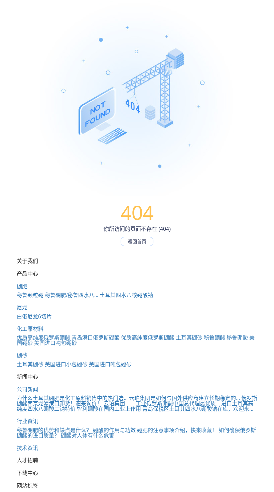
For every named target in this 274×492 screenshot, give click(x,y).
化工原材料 (30, 329)
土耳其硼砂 (189, 337)
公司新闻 (27, 389)
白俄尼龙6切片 (34, 316)
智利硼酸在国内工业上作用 (109, 409)
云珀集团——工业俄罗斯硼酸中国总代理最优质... (162, 403)
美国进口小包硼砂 (66, 364)
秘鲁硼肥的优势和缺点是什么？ (54, 430)
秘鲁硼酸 (214, 337)
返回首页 (137, 241)
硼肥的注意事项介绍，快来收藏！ (177, 430)
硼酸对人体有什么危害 (87, 435)
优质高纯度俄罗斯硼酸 (43, 337)
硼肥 (22, 286)
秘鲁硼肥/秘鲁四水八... (71, 295)
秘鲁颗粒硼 (30, 295)
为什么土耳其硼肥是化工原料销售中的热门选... (72, 398)
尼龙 (22, 307)
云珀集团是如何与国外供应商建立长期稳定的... (184, 398)
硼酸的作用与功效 (114, 430)
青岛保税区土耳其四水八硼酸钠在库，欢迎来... (197, 409)
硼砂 (22, 355)
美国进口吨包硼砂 (55, 343)
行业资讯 (27, 421)
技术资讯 (27, 448)
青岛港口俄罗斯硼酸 (96, 337)
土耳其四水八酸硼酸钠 (126, 295)
